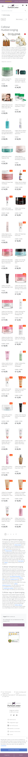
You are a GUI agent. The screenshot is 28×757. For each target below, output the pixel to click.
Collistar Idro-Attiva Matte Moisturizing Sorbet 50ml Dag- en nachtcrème (7, 261)
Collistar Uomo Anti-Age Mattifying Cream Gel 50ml (20, 261)
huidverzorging (8, 550)
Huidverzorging (6, 15)
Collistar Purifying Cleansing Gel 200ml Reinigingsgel (20, 365)
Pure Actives (21, 561)
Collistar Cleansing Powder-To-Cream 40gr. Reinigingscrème (20, 313)
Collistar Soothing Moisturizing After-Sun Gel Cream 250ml (20, 390)
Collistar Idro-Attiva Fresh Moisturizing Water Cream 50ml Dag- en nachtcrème (7, 339)
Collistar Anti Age (14, 579)
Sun (5, 549)
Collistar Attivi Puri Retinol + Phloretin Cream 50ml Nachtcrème (20, 132)
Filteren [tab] (3, 19)
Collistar (6, 562)
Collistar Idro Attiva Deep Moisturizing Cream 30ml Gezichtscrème (7, 313)
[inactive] (13, 637)
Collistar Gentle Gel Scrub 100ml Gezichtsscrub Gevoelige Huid (7, 365)
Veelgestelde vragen (14, 722)
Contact (11, 734)
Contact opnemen (14, 624)
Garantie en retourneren (15, 731)
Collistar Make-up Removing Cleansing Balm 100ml (7, 416)
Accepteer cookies (13, 750)
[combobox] (14, 10)
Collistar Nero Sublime (8, 588)
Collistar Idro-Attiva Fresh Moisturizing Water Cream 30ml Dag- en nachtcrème (20, 287)
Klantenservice (13, 719)
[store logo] (13, 6)
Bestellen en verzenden (15, 728)
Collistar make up (18, 604)
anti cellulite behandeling (15, 576)
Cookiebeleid (3, 745)
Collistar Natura (17, 544)
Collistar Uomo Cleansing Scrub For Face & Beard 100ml (20, 416)
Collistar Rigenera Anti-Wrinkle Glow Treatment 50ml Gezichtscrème (7, 235)
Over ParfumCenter (14, 725)
